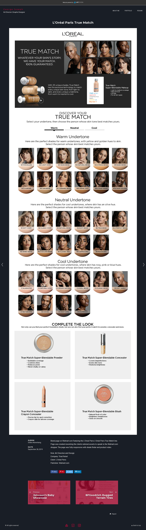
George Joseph (13, 9)
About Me (116, 10)
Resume (140, 10)
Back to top (137, 525)
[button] (113, 514)
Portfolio (128, 10)
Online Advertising (34, 442)
